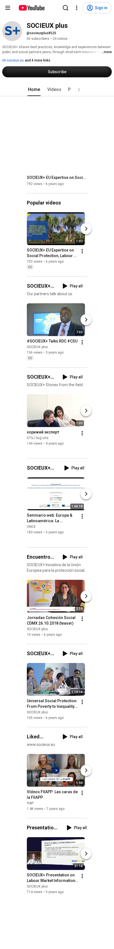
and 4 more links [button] (37, 60)
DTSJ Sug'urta (37, 438)
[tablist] (57, 89)
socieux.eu (15, 60)
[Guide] (7, 7)
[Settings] (76, 7)
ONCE (31, 527)
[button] (79, 89)
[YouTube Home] (31, 8)
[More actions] (82, 251)
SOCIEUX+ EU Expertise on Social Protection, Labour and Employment (57, 177)
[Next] (86, 228)
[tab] (34, 89)
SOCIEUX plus (37, 347)
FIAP (30, 803)
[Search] (65, 7)
